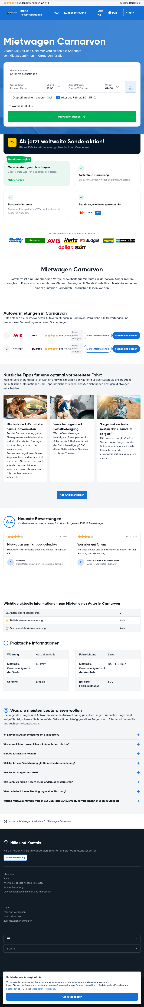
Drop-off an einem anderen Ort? (32, 97)
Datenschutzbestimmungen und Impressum (27, 891)
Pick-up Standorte (18, 70)
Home (12, 821)
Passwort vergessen (15, 911)
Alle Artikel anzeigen (72, 495)
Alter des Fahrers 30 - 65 (76, 97)
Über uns (9, 874)
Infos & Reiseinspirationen (31, 13)
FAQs (6, 878)
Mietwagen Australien (31, 821)
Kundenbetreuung (75, 13)
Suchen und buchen (126, 335)
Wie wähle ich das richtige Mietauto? (23, 882)
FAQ (56, 13)
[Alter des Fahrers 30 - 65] (58, 97)
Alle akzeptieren (72, 997)
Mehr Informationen (97, 335)
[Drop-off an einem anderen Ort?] (9, 97)
